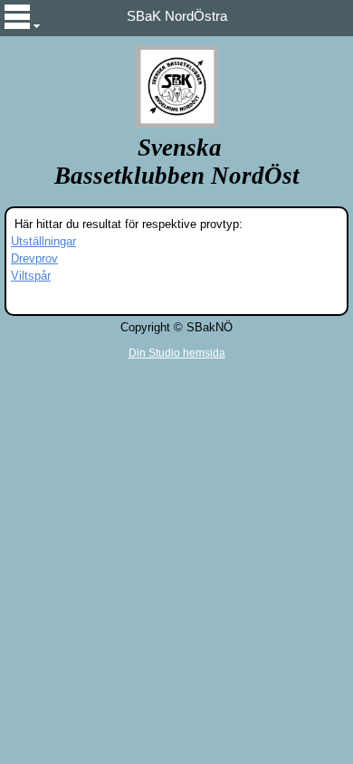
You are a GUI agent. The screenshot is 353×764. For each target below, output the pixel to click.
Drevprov (34, 258)
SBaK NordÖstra (177, 16)
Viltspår (31, 275)
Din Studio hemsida (177, 353)
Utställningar (43, 241)
